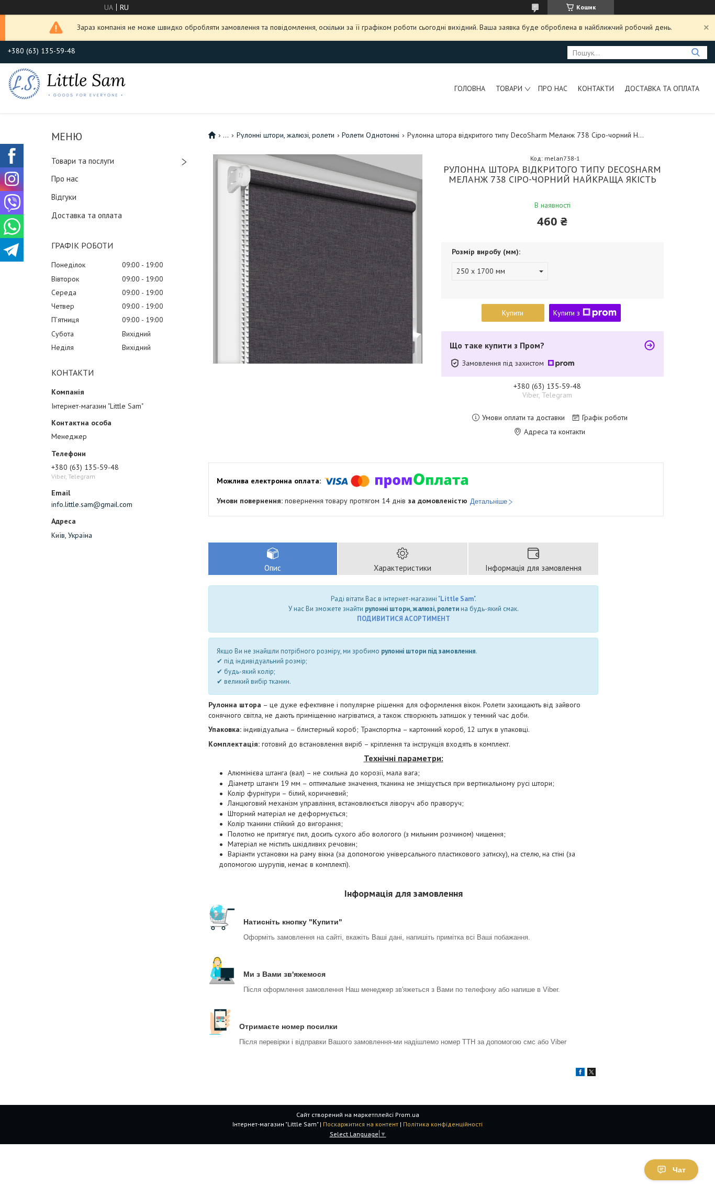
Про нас (552, 88)
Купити (512, 313)
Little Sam (457, 598)
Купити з (566, 313)
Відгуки (63, 197)
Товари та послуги (82, 161)
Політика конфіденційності (443, 1124)
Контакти (596, 88)
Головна (469, 88)
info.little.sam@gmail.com (91, 504)
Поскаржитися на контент (360, 1124)
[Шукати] (695, 52)
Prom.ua (407, 1115)
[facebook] (580, 1073)
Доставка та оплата (661, 88)
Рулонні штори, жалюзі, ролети (285, 135)
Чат (679, 1170)
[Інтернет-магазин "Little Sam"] (67, 83)
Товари (509, 88)
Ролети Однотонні (370, 135)
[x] (591, 1073)
